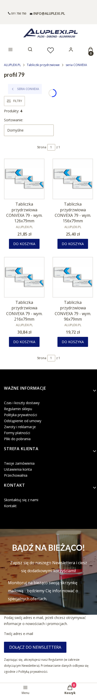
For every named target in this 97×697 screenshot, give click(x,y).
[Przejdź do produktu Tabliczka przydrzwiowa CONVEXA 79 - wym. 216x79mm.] (24, 277)
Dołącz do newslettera (35, 647)
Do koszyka (24, 243)
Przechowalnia (15, 475)
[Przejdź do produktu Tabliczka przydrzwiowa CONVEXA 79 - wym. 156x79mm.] (73, 179)
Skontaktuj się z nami (21, 499)
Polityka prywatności (20, 414)
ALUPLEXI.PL (12, 65)
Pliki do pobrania (17, 438)
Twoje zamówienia (19, 463)
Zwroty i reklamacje (20, 426)
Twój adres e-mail (18, 633)
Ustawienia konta (18, 469)
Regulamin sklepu (18, 408)
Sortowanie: (13, 120)
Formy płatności (17, 432)
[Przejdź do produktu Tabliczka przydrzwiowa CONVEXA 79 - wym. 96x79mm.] (73, 277)
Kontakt (10, 505)
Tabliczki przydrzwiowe (43, 65)
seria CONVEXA (76, 65)
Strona (41, 147)
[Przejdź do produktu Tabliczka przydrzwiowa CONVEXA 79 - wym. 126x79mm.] (24, 179)
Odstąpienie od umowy (22, 420)
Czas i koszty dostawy (22, 402)
